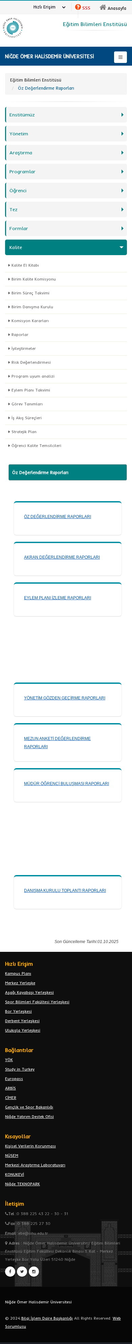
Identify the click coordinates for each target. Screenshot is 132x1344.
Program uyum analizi (33, 376)
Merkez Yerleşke (20, 982)
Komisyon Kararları (30, 320)
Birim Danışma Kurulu (32, 306)
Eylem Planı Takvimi (31, 390)
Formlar (18, 228)
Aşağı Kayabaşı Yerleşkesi (29, 992)
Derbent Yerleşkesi (22, 1020)
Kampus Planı (18, 973)
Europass (14, 1078)
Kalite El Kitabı (25, 265)
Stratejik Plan (24, 431)
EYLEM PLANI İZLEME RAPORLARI (57, 598)
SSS (86, 7)
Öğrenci (17, 190)
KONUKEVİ (14, 1174)
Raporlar (20, 334)
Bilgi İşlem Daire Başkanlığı (47, 1318)
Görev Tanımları (27, 403)
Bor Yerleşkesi (18, 1011)
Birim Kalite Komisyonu (34, 279)
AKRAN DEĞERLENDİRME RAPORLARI (62, 557)
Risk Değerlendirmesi (31, 362)
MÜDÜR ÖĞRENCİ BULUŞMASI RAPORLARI (66, 783)
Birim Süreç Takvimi (30, 292)
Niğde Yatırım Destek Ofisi (29, 1116)
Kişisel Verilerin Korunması (30, 1145)
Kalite (15, 247)
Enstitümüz (22, 115)
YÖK (9, 1059)
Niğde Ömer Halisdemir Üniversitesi (38, 1301)
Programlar (22, 172)
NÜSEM (11, 1155)
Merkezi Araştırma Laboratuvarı (35, 1164)
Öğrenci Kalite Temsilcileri (36, 445)
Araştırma (20, 153)
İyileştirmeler (24, 348)
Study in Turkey (20, 1069)
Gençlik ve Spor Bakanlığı (29, 1107)
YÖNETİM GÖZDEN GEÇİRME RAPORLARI (64, 698)
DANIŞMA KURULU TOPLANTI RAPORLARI (65, 890)
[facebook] (10, 1272)
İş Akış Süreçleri (27, 417)
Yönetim (18, 134)
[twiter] (22, 1272)
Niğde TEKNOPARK (22, 1183)
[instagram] (34, 1272)
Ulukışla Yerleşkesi (22, 1030)
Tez (13, 209)
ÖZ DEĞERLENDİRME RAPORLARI (57, 516)
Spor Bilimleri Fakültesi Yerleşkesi (37, 1001)
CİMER (10, 1097)
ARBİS (10, 1088)
